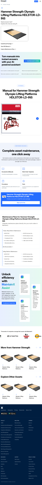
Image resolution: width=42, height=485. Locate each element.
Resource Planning (4, 451)
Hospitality (17, 439)
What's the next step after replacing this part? (28, 70)
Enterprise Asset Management (6, 425)
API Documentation (4, 478)
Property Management (19, 432)
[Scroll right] (40, 348)
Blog (2, 466)
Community (3, 473)
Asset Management (4, 432)
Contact (16, 464)
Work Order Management (5, 444)
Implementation (18, 461)
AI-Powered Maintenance (6, 446)
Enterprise (10, 410)
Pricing (16, 410)
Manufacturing (17, 422)
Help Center (17, 459)
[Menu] (40, 1)
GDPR (30, 473)
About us (30, 422)
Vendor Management (5, 453)
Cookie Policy (31, 471)
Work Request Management (6, 449)
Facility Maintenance (5, 439)
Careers (30, 425)
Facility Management (19, 437)
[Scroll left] (36, 348)
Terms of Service (32, 464)
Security (30, 459)
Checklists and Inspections (6, 437)
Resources (21, 410)
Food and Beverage (18, 425)
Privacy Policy (31, 466)
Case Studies (3, 459)
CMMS (2, 422)
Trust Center (31, 461)
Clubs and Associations (19, 427)
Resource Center (4, 461)
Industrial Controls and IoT (6, 427)
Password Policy (32, 468)
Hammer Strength (6, 4)
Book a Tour (29, 410)
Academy (2, 464)
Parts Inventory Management (6, 434)
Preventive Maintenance (5, 441)
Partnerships (31, 427)
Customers (3, 410)
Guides (2, 468)
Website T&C (31, 478)
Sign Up (36, 1)
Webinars (2, 471)
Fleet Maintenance (18, 434)
